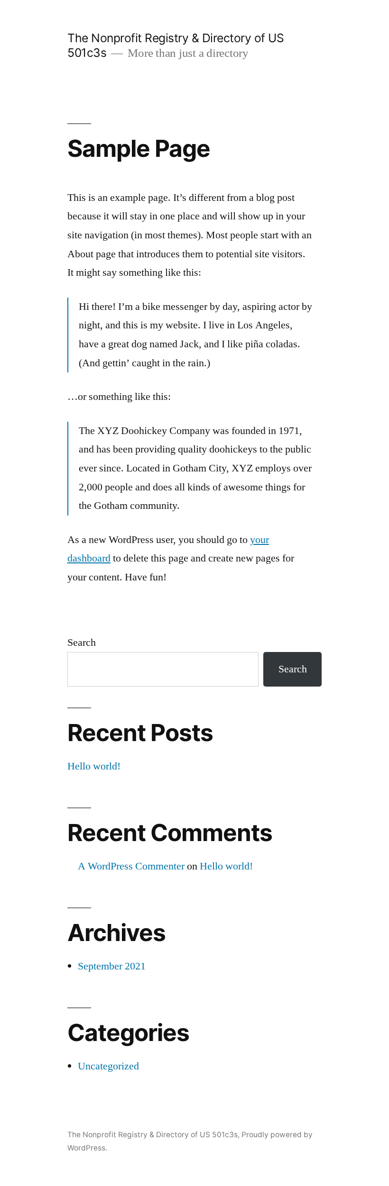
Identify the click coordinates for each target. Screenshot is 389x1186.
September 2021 (112, 966)
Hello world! (93, 766)
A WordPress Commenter (131, 866)
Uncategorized (108, 1066)
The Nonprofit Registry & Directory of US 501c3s (152, 1134)
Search (81, 642)
